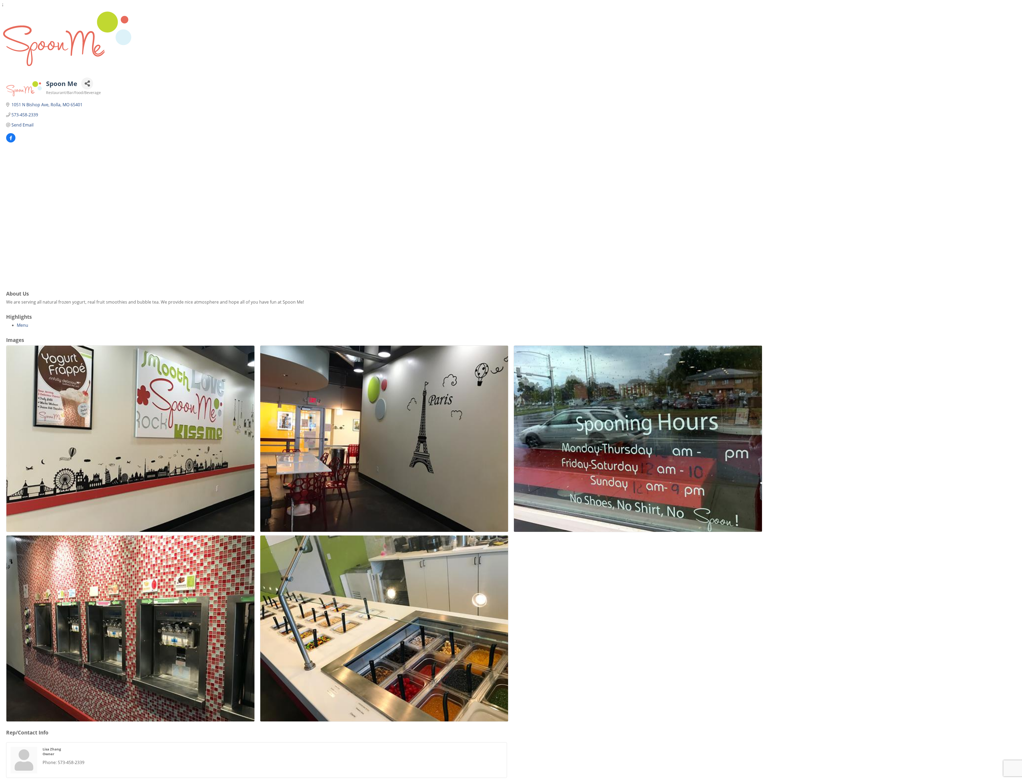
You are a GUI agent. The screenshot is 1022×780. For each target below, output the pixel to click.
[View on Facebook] (10, 141)
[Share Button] (87, 83)
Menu (22, 325)
